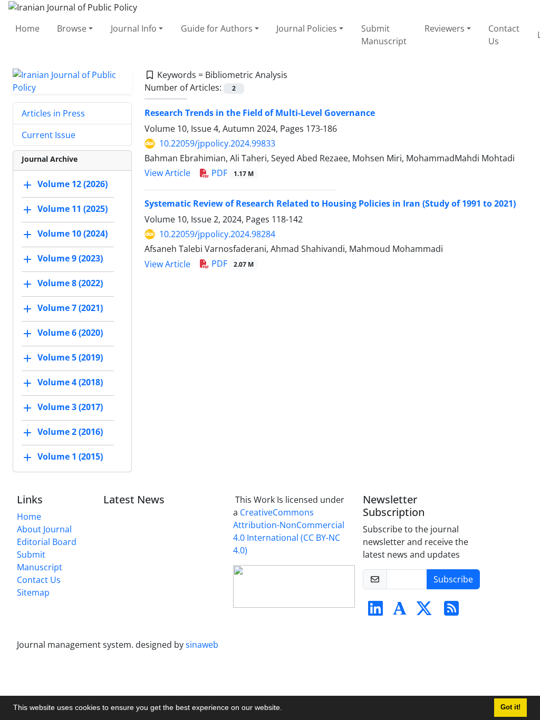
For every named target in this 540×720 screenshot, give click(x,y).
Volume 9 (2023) (70, 258)
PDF (231, 173)
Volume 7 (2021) (70, 308)
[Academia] (399, 611)
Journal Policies (306, 28)
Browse (71, 28)
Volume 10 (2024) (72, 233)
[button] (285, 709)
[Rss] (451, 611)
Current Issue (48, 135)
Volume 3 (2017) (70, 407)
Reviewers (445, 28)
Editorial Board (46, 542)
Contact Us (503, 35)
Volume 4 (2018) (70, 382)
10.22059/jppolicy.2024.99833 (217, 143)
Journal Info (134, 28)
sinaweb (202, 644)
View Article (167, 173)
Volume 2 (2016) (70, 431)
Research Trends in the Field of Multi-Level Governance (259, 113)
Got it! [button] (510, 707)
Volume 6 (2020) (70, 332)
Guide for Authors (217, 28)
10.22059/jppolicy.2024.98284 (217, 234)
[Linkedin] (375, 611)
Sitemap (33, 592)
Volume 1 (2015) (70, 456)
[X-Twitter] (424, 611)
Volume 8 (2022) (70, 283)
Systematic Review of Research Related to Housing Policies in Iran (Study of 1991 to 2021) (330, 203)
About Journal (44, 529)
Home (27, 28)
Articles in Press (53, 113)
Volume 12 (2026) (72, 184)
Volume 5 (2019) (70, 357)
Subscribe (453, 579)
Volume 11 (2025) (72, 209)
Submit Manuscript (384, 35)
